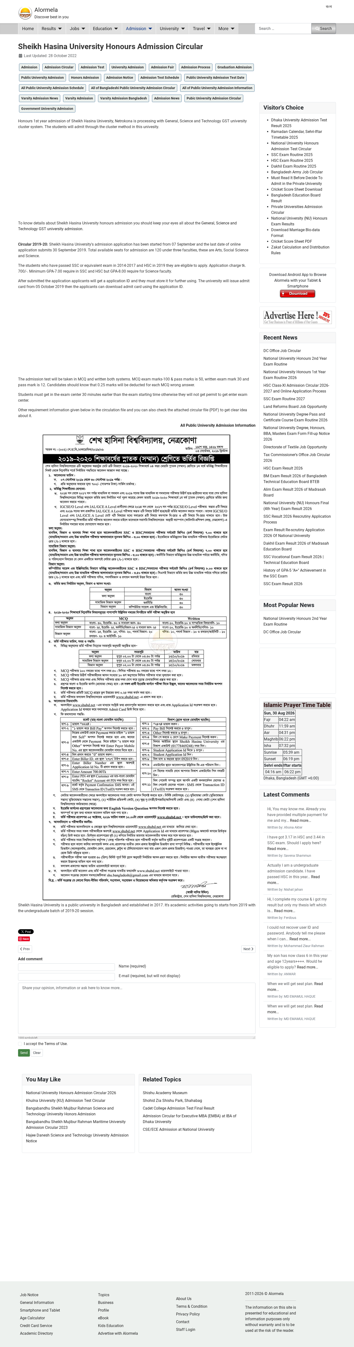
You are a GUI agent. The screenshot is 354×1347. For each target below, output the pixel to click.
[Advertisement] (137, 177)
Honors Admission (85, 77)
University (169, 28)
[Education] (115, 29)
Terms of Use (55, 1043)
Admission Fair (162, 67)
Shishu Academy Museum (165, 1093)
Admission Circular (59, 67)
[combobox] (283, 28)
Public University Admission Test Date (215, 77)
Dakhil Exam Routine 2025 (293, 166)
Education (102, 28)
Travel (199, 28)
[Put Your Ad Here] (297, 317)
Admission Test (92, 67)
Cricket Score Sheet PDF (291, 241)
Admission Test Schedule (159, 77)
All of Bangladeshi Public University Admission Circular (133, 88)
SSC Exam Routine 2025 (292, 154)
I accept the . (46, 1043)
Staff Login (185, 1329)
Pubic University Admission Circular (214, 98)
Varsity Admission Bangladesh (123, 98)
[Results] (59, 29)
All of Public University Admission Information (217, 88)
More (223, 28)
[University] (182, 29)
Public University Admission (42, 77)
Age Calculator (32, 1318)
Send (24, 1053)
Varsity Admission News (39, 98)
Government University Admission (47, 109)
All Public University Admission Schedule (52, 88)
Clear (37, 1053)
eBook (103, 1318)
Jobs (74, 28)
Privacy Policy (188, 1314)
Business (105, 1302)
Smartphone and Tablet (40, 1310)
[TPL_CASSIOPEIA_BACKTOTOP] (345, 1338)
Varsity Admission (79, 98)
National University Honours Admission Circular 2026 (71, 1093)
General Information (37, 1302)
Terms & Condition (191, 1306)
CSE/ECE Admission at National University (179, 1129)
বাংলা (329, 6)
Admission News (166, 98)
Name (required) (132, 966)
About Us (183, 1298)
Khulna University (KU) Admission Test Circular (65, 1100)
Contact (182, 1322)
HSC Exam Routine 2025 (292, 160)
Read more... (300, 820)
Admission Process (195, 67)
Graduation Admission (234, 67)
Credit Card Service (36, 1325)
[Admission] (149, 29)
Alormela (46, 10)
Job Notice (29, 1295)
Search (326, 28)
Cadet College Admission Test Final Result (178, 1108)
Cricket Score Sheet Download (296, 189)
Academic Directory (36, 1333)
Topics (103, 1295)
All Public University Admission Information (218, 425)
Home (28, 28)
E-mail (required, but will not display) (149, 976)
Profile (103, 1310)
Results (49, 28)
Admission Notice (119, 77)
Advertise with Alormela (118, 1333)
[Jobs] (82, 29)
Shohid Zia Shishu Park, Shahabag (172, 1100)
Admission (136, 28)
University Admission (127, 67)
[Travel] (208, 29)
